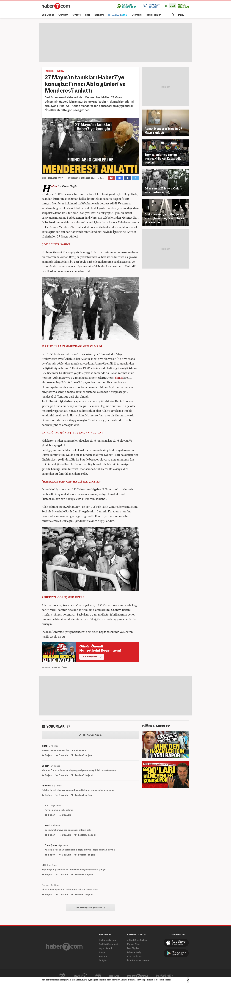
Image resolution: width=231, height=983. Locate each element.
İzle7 (137, 976)
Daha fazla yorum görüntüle (89, 908)
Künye (102, 952)
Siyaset (76, 15)
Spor (87, 15)
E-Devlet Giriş (134, 952)
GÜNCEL (60, 71)
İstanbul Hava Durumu (138, 960)
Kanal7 (62, 976)
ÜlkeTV (114, 976)
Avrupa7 (98, 976)
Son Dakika (48, 15)
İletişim (103, 960)
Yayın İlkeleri (105, 948)
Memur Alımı (133, 944)
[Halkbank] (117, 15)
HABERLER (49, 71)
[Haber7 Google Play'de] (176, 953)
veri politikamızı (147, 979)
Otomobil (137, 15)
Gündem (63, 15)
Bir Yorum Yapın (92, 735)
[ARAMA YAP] (172, 15)
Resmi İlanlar (153, 15)
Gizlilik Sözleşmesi (108, 944)
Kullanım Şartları (107, 939)
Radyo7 (80, 976)
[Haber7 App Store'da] (176, 943)
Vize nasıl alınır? (135, 956)
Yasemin (164, 976)
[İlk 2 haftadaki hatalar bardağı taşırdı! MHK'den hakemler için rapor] (165, 744)
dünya (119, 377)
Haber (54, 186)
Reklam (103, 956)
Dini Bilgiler (133, 948)
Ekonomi (99, 15)
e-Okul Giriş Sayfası (137, 939)
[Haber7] (56, 6)
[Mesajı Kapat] (188, 980)
